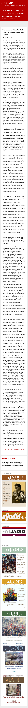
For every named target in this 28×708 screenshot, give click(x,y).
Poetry (4, 19)
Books (17, 10)
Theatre (17, 16)
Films (3, 13)
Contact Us (12, 19)
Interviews (11, 13)
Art (23, 10)
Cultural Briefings (7, 16)
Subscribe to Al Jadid (8, 458)
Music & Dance (21, 13)
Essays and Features (7, 10)
